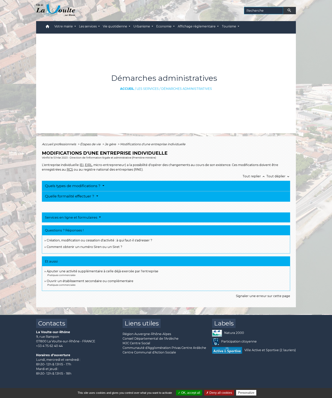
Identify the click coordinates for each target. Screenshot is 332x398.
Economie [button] (164, 26)
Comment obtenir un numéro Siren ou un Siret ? (84, 247)
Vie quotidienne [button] (115, 26)
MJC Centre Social (136, 343)
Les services (148, 89)
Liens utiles (141, 323)
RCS (70, 169)
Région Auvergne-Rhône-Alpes (147, 334)
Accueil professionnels (59, 144)
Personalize (246, 392)
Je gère (111, 144)
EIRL (88, 165)
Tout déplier (278, 176)
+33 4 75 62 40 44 (49, 346)
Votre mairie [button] (64, 26)
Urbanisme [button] (142, 26)
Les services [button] (88, 26)
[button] (47, 27)
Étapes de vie (90, 144)
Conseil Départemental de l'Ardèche (150, 338)
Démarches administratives (186, 89)
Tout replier (254, 176)
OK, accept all (190, 392)
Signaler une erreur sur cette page (263, 296)
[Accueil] (55, 10)
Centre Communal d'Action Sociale (149, 352)
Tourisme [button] (229, 26)
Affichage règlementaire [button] (197, 26)
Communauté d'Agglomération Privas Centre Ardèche (164, 348)
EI (82, 165)
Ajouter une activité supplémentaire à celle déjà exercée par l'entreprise (102, 271)
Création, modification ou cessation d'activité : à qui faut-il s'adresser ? (99, 240)
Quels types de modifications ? (73, 186)
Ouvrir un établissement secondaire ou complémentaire (90, 281)
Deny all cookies (220, 392)
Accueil (127, 89)
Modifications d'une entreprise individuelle (152, 144)
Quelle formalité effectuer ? (70, 196)
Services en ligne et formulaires (71, 217)
